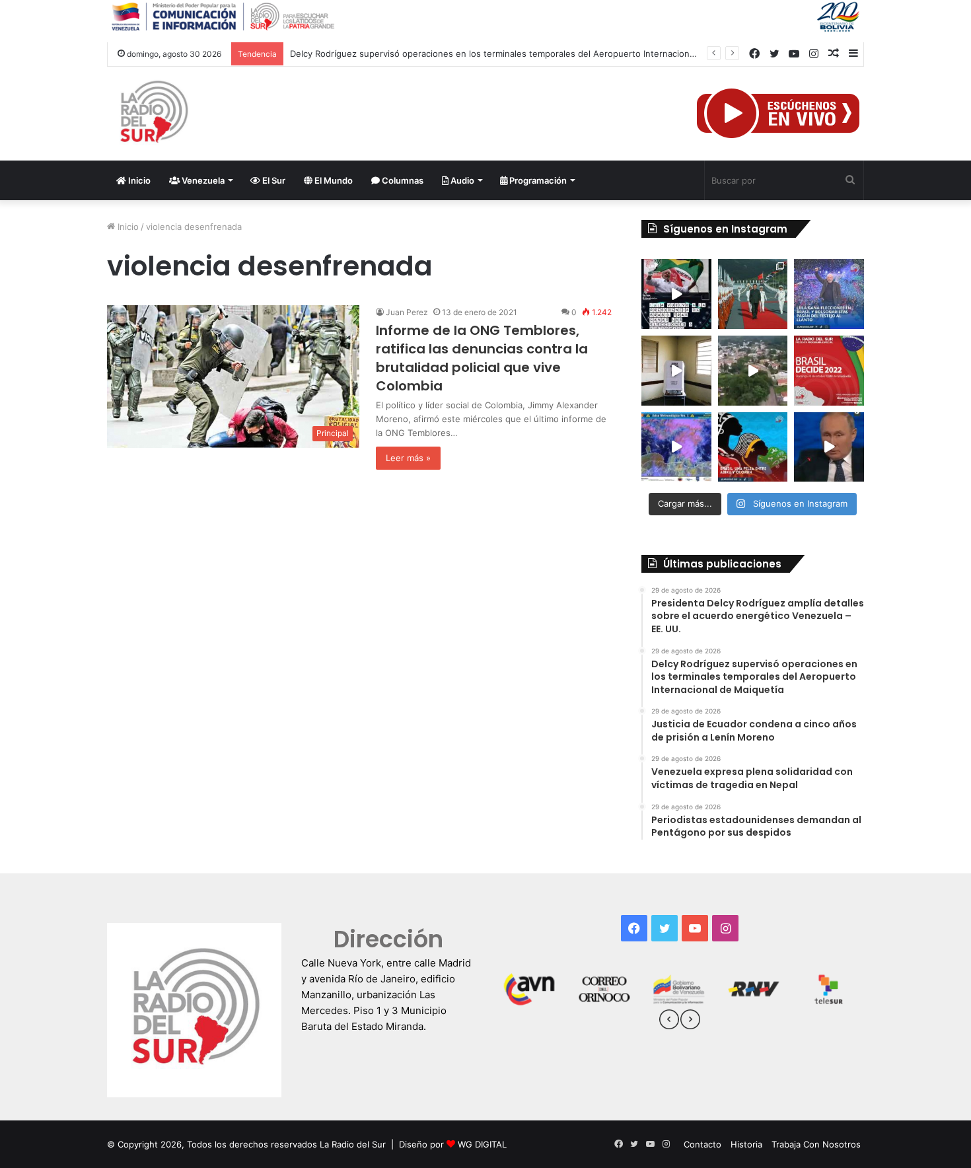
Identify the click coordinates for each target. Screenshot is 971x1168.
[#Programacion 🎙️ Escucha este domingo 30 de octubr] (829, 371)
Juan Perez (407, 312)
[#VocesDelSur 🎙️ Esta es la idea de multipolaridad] (829, 447)
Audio (461, 180)
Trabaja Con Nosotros (816, 1144)
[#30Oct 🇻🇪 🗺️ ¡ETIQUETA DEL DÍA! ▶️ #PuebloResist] (753, 371)
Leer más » (408, 458)
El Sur (272, 180)
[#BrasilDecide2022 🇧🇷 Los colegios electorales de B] (676, 371)
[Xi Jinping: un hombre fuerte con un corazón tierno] (753, 294)
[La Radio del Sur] (153, 113)
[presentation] (669, 1021)
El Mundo (332, 180)
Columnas (401, 180)
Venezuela (202, 180)
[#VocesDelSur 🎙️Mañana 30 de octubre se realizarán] (753, 447)
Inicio (138, 180)
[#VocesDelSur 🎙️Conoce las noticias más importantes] (676, 294)
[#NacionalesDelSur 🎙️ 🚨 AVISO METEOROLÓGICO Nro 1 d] (676, 447)
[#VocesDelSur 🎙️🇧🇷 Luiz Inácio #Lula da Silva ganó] (829, 294)
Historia (746, 1144)
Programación (537, 180)
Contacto (702, 1144)
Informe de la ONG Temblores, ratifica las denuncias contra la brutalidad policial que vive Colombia (482, 358)
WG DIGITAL (482, 1144)
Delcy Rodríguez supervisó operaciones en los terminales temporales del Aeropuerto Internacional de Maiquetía (521, 53)
